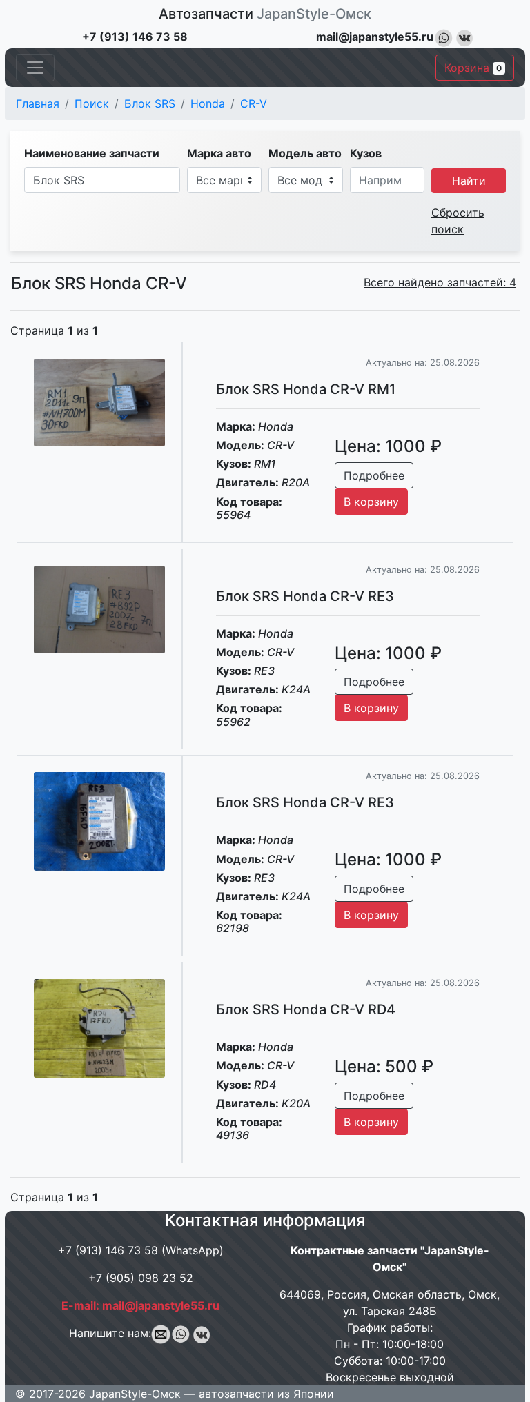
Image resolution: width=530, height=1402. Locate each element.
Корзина (473, 68)
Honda (207, 103)
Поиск (92, 103)
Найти (469, 181)
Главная (37, 103)
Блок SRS (149, 103)
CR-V (253, 103)
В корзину (371, 502)
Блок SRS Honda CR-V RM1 (305, 389)
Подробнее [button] (374, 475)
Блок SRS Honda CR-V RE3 (305, 596)
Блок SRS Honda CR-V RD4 (305, 1009)
